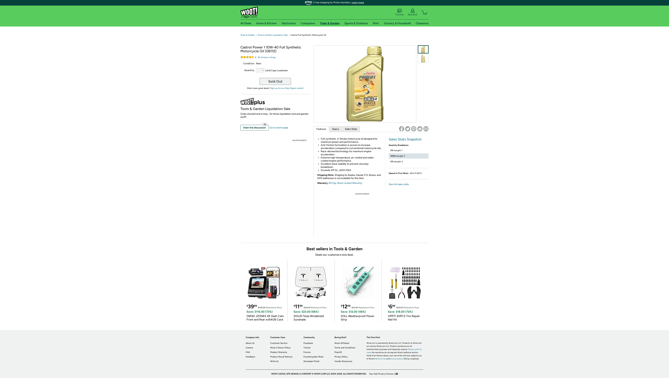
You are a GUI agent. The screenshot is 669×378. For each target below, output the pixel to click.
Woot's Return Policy (280, 347)
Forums (399, 14)
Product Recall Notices (281, 357)
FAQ (248, 352)
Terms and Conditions (344, 347)
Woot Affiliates (341, 343)
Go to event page (278, 127)
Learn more (358, 2)
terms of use (380, 359)
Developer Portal (311, 361)
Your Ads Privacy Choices (381, 374)
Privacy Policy (341, 357)
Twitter (307, 347)
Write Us (274, 361)
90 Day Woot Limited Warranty (345, 183)
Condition (248, 63)
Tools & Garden (247, 35)
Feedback (250, 357)
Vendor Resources (343, 361)
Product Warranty (278, 352)
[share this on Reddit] (419, 128)
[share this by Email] (426, 128)
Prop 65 (338, 352)
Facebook (308, 343)
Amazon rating (267, 57)
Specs (335, 129)
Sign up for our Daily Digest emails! (287, 88)
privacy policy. (396, 359)
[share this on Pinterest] (413, 128)
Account (412, 14)
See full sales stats (399, 184)
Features (321, 129)
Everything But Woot (313, 357)
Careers (249, 347)
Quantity (249, 70)
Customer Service (278, 343)
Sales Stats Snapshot (405, 139)
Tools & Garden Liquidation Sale (273, 35)
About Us (250, 343)
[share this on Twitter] (407, 128)
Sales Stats (351, 129)
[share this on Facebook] (401, 128)
